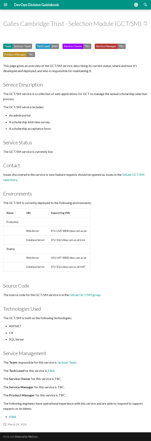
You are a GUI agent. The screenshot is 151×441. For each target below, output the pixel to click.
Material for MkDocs (26, 436)
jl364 (51, 370)
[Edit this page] (145, 23)
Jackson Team (66, 362)
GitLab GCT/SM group (84, 295)
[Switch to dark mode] (136, 5)
